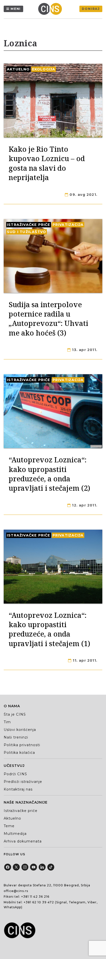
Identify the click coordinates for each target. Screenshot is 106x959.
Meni (16, 9)
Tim (7, 722)
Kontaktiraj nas (18, 789)
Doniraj (91, 9)
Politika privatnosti (22, 745)
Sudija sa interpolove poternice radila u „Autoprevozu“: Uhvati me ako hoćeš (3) (48, 318)
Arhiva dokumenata (23, 841)
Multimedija (15, 833)
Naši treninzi (16, 737)
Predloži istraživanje (23, 781)
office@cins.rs (16, 891)
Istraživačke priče (28, 225)
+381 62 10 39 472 (39, 902)
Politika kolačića (19, 752)
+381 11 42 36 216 (35, 896)
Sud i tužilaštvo (26, 232)
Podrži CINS (15, 774)
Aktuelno (18, 69)
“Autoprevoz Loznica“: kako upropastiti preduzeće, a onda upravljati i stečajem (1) (49, 629)
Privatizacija (68, 225)
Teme (9, 826)
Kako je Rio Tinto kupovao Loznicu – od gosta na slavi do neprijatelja (47, 163)
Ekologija (43, 69)
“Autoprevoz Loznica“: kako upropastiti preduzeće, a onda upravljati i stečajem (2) (49, 474)
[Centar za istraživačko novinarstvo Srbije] (51, 9)
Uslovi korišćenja (20, 729)
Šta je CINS (15, 714)
